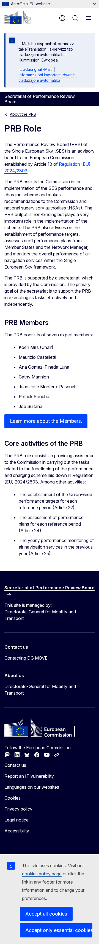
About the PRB (23, 114)
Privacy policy (18, 809)
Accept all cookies (46, 914)
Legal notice (16, 820)
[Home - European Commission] (17, 17)
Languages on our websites (31, 787)
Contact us (15, 765)
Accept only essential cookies (58, 930)
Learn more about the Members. (46, 421)
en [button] (62, 18)
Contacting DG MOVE (26, 658)
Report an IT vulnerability (29, 776)
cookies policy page (42, 873)
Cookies (12, 798)
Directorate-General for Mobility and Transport (40, 690)
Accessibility (16, 831)
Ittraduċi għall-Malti (36, 69)
